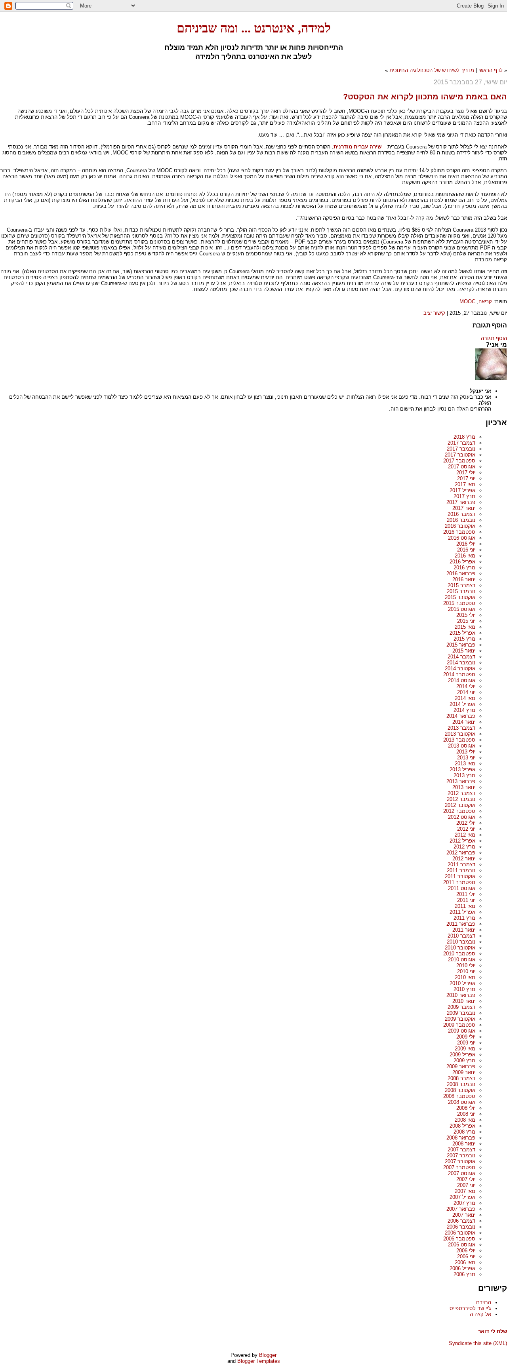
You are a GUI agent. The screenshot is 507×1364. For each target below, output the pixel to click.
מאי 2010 (465, 977)
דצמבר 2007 (461, 1150)
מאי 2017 (465, 484)
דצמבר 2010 (461, 936)
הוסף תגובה (494, 338)
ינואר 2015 (463, 651)
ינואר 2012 (463, 859)
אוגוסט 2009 (461, 1031)
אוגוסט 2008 (461, 1102)
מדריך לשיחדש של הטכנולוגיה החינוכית (431, 70)
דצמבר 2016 (461, 514)
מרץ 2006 (464, 1274)
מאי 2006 (465, 1262)
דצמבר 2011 (461, 864)
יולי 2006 (465, 1251)
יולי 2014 (465, 686)
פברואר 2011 (460, 924)
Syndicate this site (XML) (478, 1343)
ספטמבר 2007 (459, 1167)
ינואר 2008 (463, 1144)
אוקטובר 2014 (460, 669)
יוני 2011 (466, 900)
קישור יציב (434, 313)
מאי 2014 (465, 698)
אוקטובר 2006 (460, 1233)
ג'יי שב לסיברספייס (470, 1308)
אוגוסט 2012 (461, 817)
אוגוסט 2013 (461, 746)
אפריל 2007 (462, 1197)
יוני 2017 (466, 478)
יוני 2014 (466, 692)
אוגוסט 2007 (461, 1173)
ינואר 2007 (463, 1215)
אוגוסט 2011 (461, 888)
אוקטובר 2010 (460, 948)
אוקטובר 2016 (460, 526)
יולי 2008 (465, 1108)
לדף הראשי (490, 70)
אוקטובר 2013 (460, 734)
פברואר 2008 (460, 1138)
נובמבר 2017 (461, 449)
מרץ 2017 (464, 496)
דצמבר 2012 (461, 793)
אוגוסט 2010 (461, 960)
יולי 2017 (465, 473)
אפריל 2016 (462, 562)
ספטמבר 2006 (459, 1239)
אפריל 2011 (462, 912)
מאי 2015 (465, 627)
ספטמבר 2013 (459, 740)
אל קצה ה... (478, 1314)
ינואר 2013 (463, 787)
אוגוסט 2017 (461, 467)
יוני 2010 (466, 971)
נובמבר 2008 (461, 1084)
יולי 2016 (465, 544)
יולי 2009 (465, 1037)
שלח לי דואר (492, 1331)
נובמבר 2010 (461, 942)
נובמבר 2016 (461, 520)
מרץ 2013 (464, 775)
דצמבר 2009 (461, 1007)
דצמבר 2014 (461, 657)
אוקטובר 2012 (460, 805)
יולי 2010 (465, 965)
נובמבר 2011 (461, 870)
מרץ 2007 (464, 1203)
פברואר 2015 (460, 645)
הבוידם (483, 1302)
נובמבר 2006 (461, 1227)
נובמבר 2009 (461, 1013)
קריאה (485, 301)
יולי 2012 (465, 823)
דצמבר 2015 (461, 585)
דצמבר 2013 (461, 728)
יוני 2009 (466, 1043)
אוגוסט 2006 (461, 1245)
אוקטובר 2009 (460, 1019)
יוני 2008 (466, 1114)
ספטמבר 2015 (459, 603)
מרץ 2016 (464, 568)
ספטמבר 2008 (459, 1096)
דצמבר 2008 (461, 1078)
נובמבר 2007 (461, 1156)
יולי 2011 (465, 894)
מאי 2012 (465, 835)
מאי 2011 (465, 906)
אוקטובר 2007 (460, 1161)
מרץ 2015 (464, 639)
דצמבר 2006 (461, 1221)
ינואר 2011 (463, 930)
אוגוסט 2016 (461, 538)
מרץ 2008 (464, 1132)
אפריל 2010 (462, 983)
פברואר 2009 (460, 1066)
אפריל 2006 (462, 1268)
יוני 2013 (466, 758)
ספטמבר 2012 (459, 811)
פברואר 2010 (460, 995)
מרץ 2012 (464, 847)
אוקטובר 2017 (460, 455)
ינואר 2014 (463, 722)
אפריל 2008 (462, 1126)
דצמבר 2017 (461, 443)
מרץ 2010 (464, 989)
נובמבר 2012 (461, 799)
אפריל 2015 (462, 633)
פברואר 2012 (460, 853)
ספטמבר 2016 (459, 532)
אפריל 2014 (462, 704)
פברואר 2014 (460, 716)
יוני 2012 (466, 829)
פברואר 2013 (460, 781)
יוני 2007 (466, 1185)
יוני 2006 (466, 1256)
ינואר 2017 (463, 508)
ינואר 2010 (463, 1001)
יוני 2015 (466, 621)
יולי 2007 (465, 1179)
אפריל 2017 (462, 490)
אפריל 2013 (462, 769)
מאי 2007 (465, 1191)
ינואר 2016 (463, 579)
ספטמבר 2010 (459, 954)
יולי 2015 (465, 615)
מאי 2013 (465, 764)
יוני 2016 (466, 550)
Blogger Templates (258, 1361)
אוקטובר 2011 (460, 876)
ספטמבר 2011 (459, 882)
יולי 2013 (465, 752)
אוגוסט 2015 (461, 609)
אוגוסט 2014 (461, 680)
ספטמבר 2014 (459, 674)
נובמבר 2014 (461, 663)
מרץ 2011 (464, 918)
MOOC (467, 301)
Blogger (267, 1355)
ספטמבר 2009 (459, 1025)
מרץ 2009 (464, 1060)
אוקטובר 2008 (460, 1090)
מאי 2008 (465, 1120)
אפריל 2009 (462, 1055)
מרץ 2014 (464, 710)
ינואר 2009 (463, 1072)
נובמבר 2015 (461, 591)
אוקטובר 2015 (460, 597)
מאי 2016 (465, 556)
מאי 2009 (465, 1049)
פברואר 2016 (460, 573)
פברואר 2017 (460, 502)
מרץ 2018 (464, 437)
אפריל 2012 (462, 841)
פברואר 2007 (460, 1209)
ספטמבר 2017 (459, 461)
